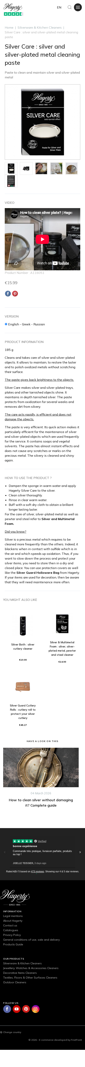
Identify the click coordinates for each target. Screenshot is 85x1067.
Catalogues (10, 930)
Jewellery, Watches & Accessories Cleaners (31, 968)
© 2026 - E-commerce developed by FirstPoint (55, 1039)
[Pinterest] (15, 293)
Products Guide (13, 944)
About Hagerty (12, 920)
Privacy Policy (12, 935)
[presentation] (1, 790)
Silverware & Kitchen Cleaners (22, 963)
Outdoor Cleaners (14, 982)
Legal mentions (13, 916)
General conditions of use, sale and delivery (31, 939)
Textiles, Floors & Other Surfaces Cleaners (30, 977)
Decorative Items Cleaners (20, 973)
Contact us (10, 925)
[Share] (8, 293)
